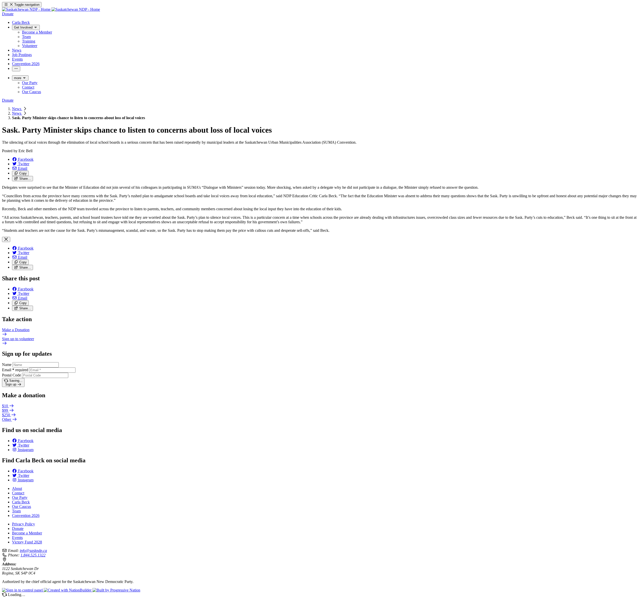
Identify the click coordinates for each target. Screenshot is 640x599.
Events (17, 537)
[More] (16, 68)
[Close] (6, 239)
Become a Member (27, 533)
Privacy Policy (23, 524)
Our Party (20, 497)
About (17, 488)
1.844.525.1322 (33, 555)
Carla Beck (21, 502)
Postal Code (11, 375)
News (17, 109)
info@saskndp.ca (33, 550)
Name (7, 364)
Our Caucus (21, 506)
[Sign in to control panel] (23, 590)
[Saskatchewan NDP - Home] (51, 9)
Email (15, 370)
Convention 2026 (26, 515)
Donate (18, 528)
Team (16, 511)
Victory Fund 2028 (27, 542)
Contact (18, 493)
